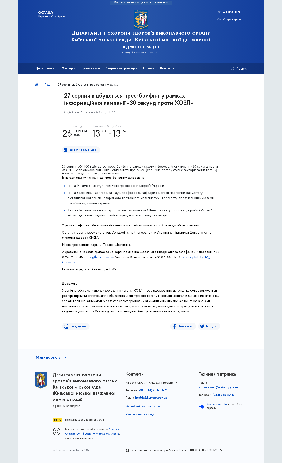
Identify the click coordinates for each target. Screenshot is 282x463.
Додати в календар (83, 149)
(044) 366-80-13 (223, 394)
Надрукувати (78, 326)
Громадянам (90, 68)
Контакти (167, 68)
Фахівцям (69, 68)
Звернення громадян (121, 68)
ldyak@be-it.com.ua (98, 257)
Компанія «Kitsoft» (217, 404)
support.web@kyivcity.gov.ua (218, 387)
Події (48, 84)
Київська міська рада (140, 414)
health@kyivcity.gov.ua (151, 397)
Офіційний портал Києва (143, 406)
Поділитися (185, 326)
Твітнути (211, 326)
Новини (148, 68)
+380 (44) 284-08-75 (153, 390)
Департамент (45, 68)
